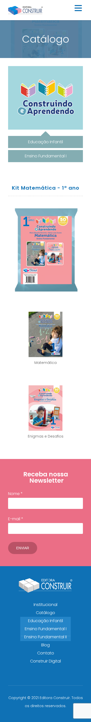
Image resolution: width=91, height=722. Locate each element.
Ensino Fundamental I (45, 629)
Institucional (45, 605)
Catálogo (45, 613)
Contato (45, 653)
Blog (45, 645)
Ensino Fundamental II (45, 637)
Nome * (15, 494)
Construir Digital (45, 661)
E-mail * (15, 519)
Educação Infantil (45, 621)
